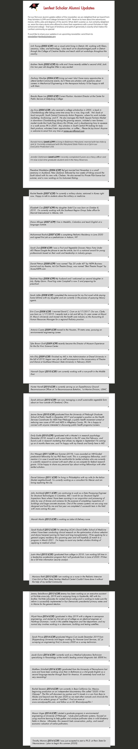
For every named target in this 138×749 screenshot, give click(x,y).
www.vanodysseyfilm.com (43, 702)
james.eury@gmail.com (73, 131)
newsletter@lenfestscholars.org (42, 36)
